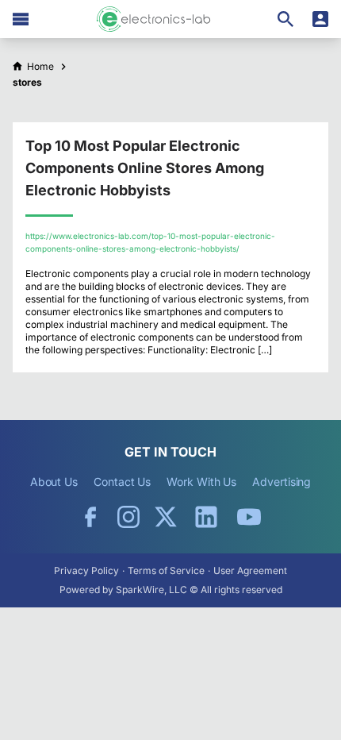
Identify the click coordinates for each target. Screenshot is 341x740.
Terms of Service (166, 570)
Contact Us (122, 481)
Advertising (281, 481)
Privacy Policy (86, 570)
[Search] (285, 19)
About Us (54, 481)
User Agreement (250, 570)
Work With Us (201, 481)
